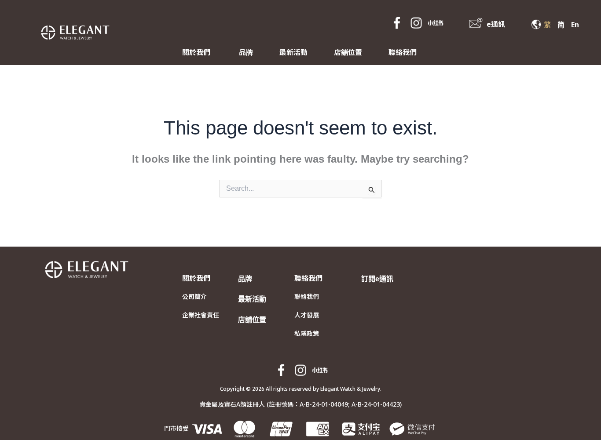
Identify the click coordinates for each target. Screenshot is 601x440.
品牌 (246, 52)
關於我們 (196, 52)
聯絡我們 (402, 52)
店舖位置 (348, 52)
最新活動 (293, 52)
